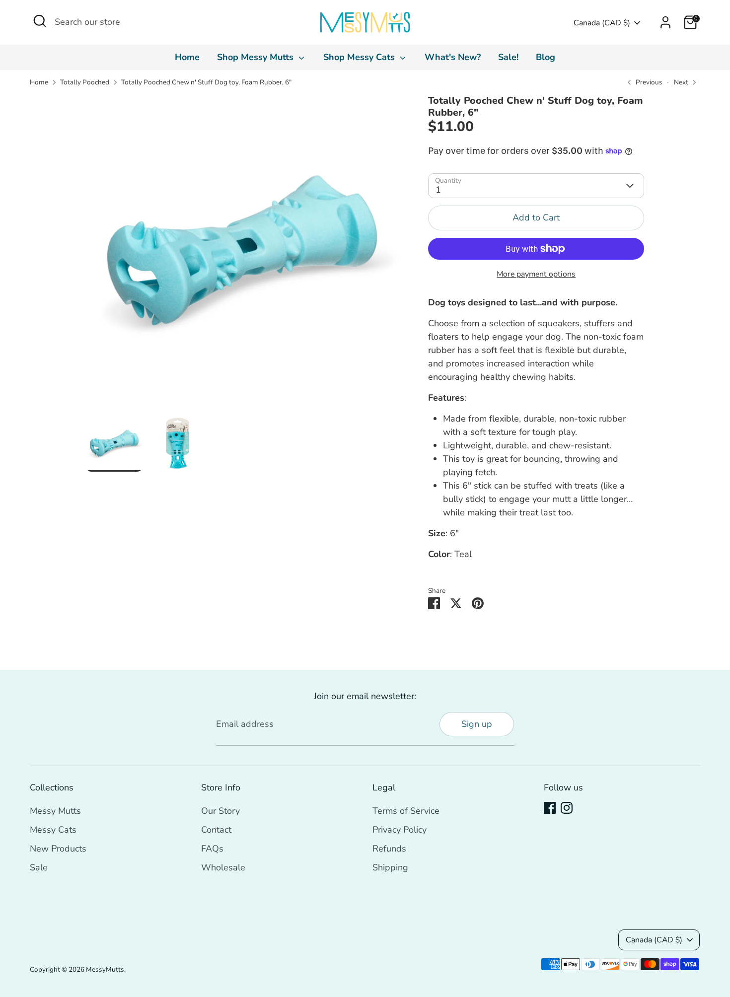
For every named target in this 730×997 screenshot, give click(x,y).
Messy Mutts (55, 811)
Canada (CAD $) (602, 22)
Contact (216, 830)
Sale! (508, 57)
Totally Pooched (84, 82)
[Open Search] (40, 21)
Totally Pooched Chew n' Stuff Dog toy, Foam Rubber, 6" (206, 82)
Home (187, 57)
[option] (242, 255)
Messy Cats (53, 830)
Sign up (476, 724)
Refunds (389, 849)
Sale (39, 867)
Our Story (220, 811)
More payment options (536, 274)
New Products (58, 849)
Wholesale (223, 867)
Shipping (390, 867)
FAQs (212, 849)
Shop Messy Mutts (256, 57)
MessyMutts (105, 969)
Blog (545, 57)
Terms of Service (405, 811)
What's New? (453, 57)
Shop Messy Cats (360, 57)
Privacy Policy (399, 830)
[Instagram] (567, 808)
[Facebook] (550, 808)
